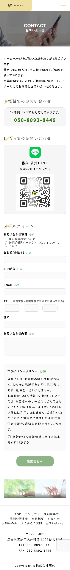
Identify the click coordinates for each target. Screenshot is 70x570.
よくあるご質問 (31, 523)
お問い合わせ (55, 523)
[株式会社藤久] (16, 5)
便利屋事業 (51, 514)
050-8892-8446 (35, 119)
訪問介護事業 (19, 518)
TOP (18, 514)
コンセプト (32, 514)
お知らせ (54, 518)
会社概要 (38, 518)
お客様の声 (9, 523)
